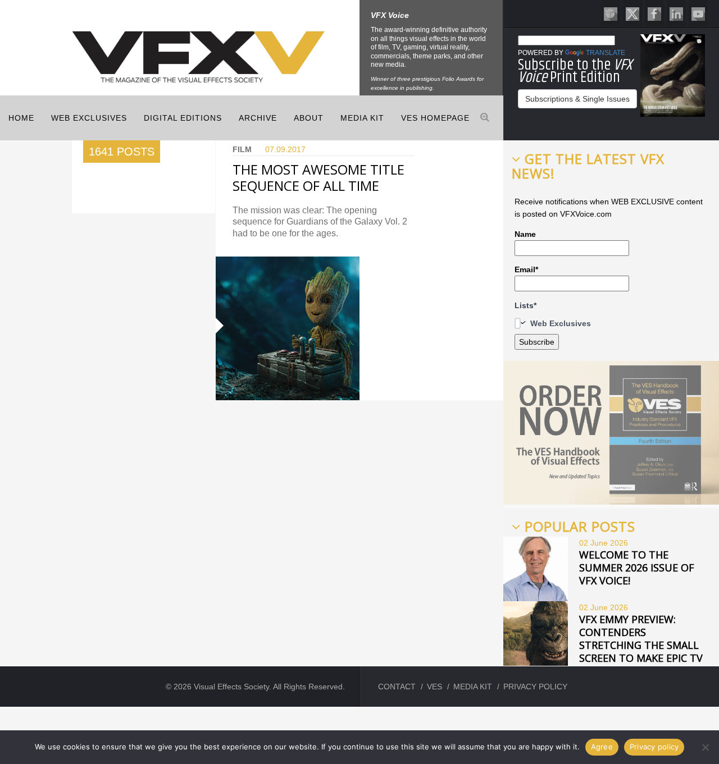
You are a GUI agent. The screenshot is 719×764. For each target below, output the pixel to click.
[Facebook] (654, 13)
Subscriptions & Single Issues (577, 98)
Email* (526, 269)
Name (525, 234)
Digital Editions (183, 117)
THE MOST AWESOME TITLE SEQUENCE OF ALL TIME (318, 177)
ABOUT (309, 117)
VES (434, 686)
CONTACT (397, 686)
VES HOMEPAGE (435, 117)
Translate (605, 53)
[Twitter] (632, 13)
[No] (705, 747)
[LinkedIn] (676, 13)
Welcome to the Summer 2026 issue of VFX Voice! (636, 567)
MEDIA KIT (362, 117)
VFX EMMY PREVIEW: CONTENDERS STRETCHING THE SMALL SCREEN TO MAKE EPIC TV (641, 638)
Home (21, 117)
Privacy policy (654, 746)
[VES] (610, 13)
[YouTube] (698, 13)
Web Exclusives (89, 117)
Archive (258, 117)
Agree (602, 746)
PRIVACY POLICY (535, 686)
